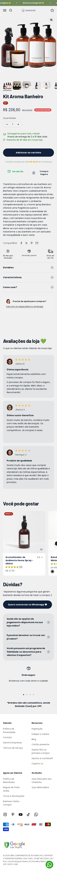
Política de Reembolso (9, 780)
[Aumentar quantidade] (18, 124)
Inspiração (37, 728)
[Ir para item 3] (26, 86)
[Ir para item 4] (36, 86)
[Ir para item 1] (7, 86)
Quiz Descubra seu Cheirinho (42, 780)
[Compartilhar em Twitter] (26, 243)
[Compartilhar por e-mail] (36, 243)
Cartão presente (40, 744)
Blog (34, 739)
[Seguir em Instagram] (5, 814)
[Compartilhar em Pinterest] (31, 243)
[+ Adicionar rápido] (41, 549)
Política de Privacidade (9, 730)
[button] (12, 567)
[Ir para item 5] (46, 86)
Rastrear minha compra (11, 803)
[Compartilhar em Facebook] (21, 243)
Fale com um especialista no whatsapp (24, 306)
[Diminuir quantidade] (7, 124)
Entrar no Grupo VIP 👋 (32, 3)
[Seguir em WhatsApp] (36, 814)
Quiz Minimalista (40, 787)
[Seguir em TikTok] (28, 814)
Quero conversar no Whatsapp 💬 (27, 604)
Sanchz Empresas (12, 742)
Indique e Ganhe (40, 734)
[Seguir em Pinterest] (13, 814)
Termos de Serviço (13, 747)
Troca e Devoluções (13, 796)
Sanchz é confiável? (42, 758)
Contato (7, 737)
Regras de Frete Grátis (11, 789)
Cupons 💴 (37, 763)
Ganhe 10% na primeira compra (41, 751)
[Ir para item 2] (17, 86)
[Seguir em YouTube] (21, 814)
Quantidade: (9, 118)
